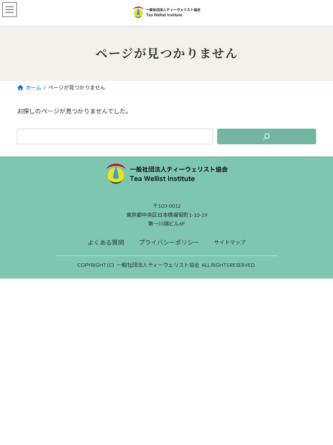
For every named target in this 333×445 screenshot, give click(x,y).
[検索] (266, 136)
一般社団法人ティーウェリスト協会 (158, 265)
